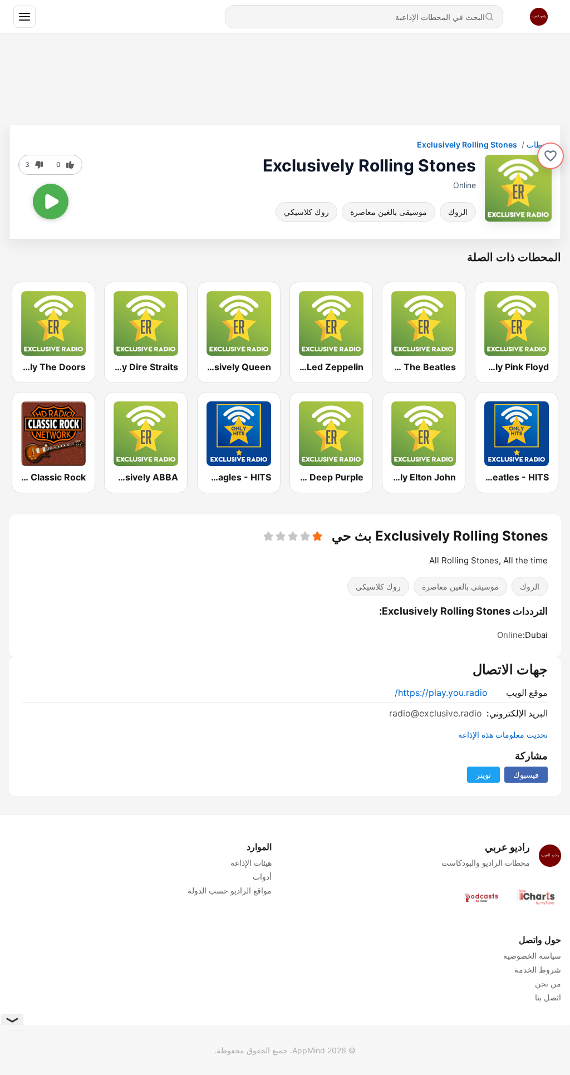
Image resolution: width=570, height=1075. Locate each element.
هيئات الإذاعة (251, 862)
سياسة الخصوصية (532, 955)
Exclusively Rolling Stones (467, 144)
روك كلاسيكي (306, 212)
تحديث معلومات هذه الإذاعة (503, 734)
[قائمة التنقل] (24, 17)
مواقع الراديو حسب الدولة (230, 890)
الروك (458, 212)
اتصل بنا (548, 997)
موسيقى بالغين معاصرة (388, 212)
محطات (539, 144)
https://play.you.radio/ (441, 692)
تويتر (483, 774)
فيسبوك (526, 774)
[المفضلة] (550, 156)
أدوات (262, 876)
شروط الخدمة (537, 969)
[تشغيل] (50, 201)
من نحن (548, 983)
